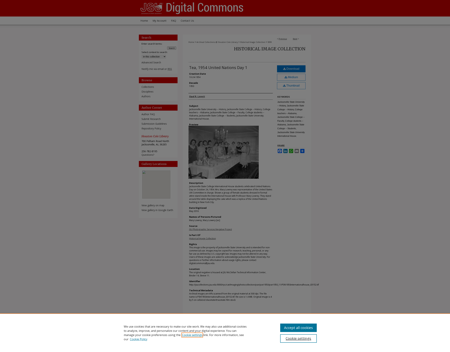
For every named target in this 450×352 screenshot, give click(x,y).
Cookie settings (192, 335)
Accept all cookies (298, 327)
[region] (225, 332)
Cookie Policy (138, 339)
